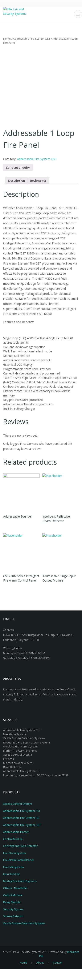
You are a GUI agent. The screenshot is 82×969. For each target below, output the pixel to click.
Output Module (12, 895)
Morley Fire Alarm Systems (20, 881)
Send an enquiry (18, 168)
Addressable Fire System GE (21, 818)
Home (7, 38)
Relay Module (12, 902)
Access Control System (17, 804)
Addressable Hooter (16, 832)
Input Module (11, 874)
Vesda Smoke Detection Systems (24, 923)
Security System (13, 909)
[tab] (16, 180)
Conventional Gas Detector (20, 846)
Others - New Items (15, 888)
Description (16, 181)
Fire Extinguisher (13, 867)
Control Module (13, 839)
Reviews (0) (38, 181)
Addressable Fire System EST (21, 811)
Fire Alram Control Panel (18, 860)
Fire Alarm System (14, 853)
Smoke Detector (13, 916)
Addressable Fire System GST (31, 38)
